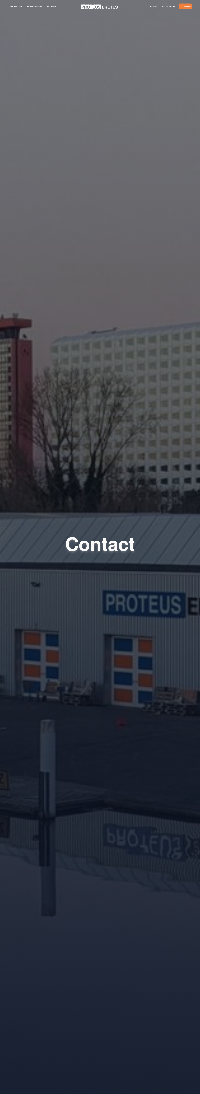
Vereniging (15, 6)
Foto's (154, 6)
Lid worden (168, 6)
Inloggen (185, 6)
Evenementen (34, 6)
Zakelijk (51, 6)
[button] (100, 6)
